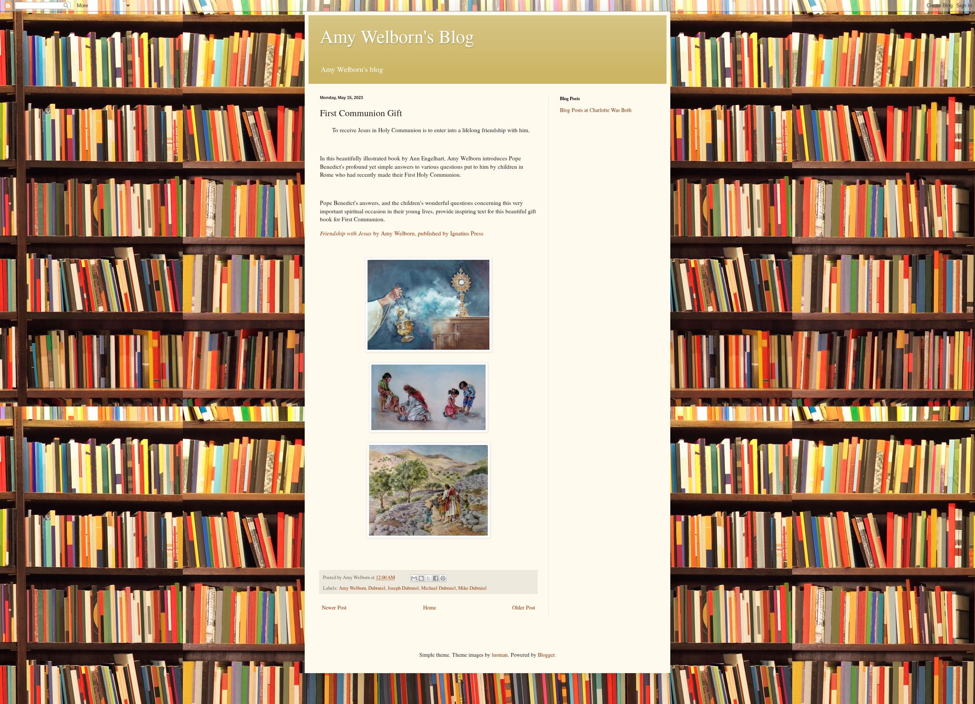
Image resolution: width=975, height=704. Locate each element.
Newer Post (334, 607)
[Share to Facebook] (436, 578)
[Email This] (414, 578)
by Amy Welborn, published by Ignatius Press (401, 233)
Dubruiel (376, 588)
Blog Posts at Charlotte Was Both (595, 110)
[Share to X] (428, 578)
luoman (500, 654)
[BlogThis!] (421, 578)
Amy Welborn (352, 588)
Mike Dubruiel (472, 588)
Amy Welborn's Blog (397, 36)
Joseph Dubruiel (403, 588)
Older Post (523, 607)
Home (429, 607)
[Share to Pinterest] (443, 578)
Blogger (546, 654)
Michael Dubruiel (438, 588)
